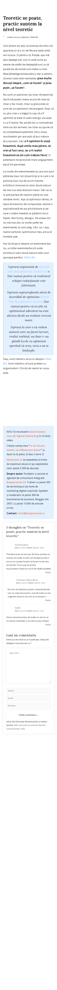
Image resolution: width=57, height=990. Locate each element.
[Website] (28, 706)
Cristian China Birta (27, 580)
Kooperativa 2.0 (16, 482)
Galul (18, 607)
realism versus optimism (18, 37)
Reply (48, 572)
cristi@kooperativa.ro (31, 513)
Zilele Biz (34, 37)
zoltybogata (21, 544)
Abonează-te (14, 459)
